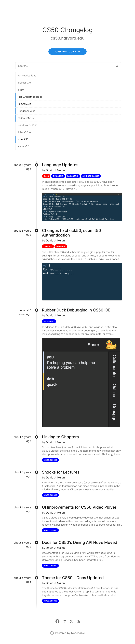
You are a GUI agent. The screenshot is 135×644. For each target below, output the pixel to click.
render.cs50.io (26, 110)
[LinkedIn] (66, 621)
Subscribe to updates (67, 51)
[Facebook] (59, 621)
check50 (23, 139)
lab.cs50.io (24, 132)
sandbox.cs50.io (27, 125)
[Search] (117, 65)
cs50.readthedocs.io (30, 96)
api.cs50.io (24, 82)
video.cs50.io (26, 118)
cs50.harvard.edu (67, 38)
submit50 (23, 146)
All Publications (27, 75)
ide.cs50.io (24, 103)
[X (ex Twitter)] (73, 621)
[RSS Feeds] (78, 621)
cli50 (21, 89)
